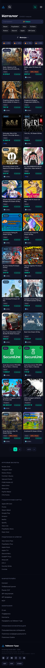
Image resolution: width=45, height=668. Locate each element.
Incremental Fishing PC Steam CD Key (10, 233)
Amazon (4, 516)
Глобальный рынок (9, 586)
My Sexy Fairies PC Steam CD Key (11, 266)
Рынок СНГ (6, 590)
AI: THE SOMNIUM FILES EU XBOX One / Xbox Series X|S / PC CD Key (33, 168)
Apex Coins (5, 485)
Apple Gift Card (7, 504)
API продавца (7, 597)
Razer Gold (5, 532)
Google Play (6, 513)
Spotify (4, 522)
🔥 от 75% (28, 43)
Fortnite (4, 569)
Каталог (5, 583)
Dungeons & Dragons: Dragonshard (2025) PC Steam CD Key (31, 102)
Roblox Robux (6, 473)
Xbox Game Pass (7, 541)
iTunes (4, 507)
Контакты (5, 617)
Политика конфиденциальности (14, 634)
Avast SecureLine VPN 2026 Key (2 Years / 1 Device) (33, 366)
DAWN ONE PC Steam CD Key (32, 200)
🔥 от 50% (17, 43)
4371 (29, 449)
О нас (4, 610)
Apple (23, 30)
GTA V (4, 563)
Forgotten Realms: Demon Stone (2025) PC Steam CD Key (11, 102)
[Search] (9, 7)
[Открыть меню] (41, 7)
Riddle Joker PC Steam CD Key (32, 68)
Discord (14, 30)
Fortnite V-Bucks (7, 476)
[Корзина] (35, 7)
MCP (3, 601)
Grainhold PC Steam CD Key (33, 431)
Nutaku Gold (6, 466)
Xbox (24, 26)
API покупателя (7, 593)
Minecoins (5, 488)
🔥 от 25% (6, 43)
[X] (20, 658)
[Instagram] (15, 658)
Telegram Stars (7, 469)
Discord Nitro (6, 553)
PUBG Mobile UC (7, 482)
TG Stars (33, 26)
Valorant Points (7, 479)
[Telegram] (3, 658)
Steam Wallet (6, 510)
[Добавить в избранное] (19, 50)
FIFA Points (6, 495)
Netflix (4, 519)
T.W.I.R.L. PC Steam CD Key (33, 133)
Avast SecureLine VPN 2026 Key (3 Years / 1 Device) (11, 366)
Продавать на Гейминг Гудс (12, 621)
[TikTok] (7, 658)
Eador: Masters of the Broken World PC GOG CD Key (11, 69)
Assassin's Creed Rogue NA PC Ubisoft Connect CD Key (32, 300)
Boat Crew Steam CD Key (32, 332)
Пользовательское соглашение (13, 630)
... (24, 449)
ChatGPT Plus (6, 556)
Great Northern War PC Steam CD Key (10, 432)
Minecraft (5, 560)
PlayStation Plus (7, 544)
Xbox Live (5, 526)
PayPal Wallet (6, 492)
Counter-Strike (7, 566)
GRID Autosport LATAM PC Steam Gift (32, 399)
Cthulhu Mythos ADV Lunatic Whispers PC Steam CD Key (12, 200)
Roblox (5, 30)
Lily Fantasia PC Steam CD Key (11, 300)
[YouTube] (11, 658)
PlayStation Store (8, 529)
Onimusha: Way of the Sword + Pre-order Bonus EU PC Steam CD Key (12, 135)
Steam (5, 26)
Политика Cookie (8, 637)
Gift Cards (31, 30)
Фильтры (24, 37)
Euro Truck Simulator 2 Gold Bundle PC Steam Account (12, 333)
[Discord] (24, 658)
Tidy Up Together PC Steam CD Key (33, 266)
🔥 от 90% (38, 43)
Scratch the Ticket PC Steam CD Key (31, 233)
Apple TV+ (5, 550)
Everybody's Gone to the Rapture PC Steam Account (11, 167)
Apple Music (6, 547)
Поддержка (6, 614)
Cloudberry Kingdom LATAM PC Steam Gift (11, 399)
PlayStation (15, 26)
